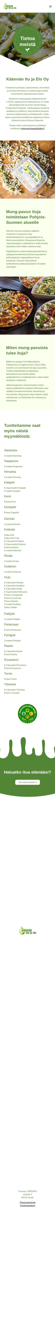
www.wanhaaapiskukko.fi (32, 128)
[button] (50, 6)
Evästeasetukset (27, 1206)
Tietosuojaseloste (28, 1202)
